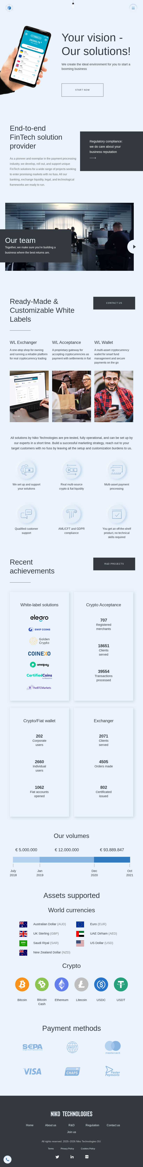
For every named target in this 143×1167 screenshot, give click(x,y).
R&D (72, 1125)
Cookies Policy (88, 1148)
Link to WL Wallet (113, 397)
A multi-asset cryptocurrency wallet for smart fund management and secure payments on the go (111, 356)
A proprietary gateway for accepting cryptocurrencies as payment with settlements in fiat (71, 354)
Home (29, 1125)
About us (50, 1125)
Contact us (114, 303)
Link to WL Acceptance (71, 397)
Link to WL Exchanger (29, 397)
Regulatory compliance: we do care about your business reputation (106, 147)
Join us (71, 1132)
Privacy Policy (67, 1148)
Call (7, 1159)
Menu (133, 8)
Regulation (92, 1125)
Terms (51, 1148)
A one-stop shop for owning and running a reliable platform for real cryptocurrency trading (28, 354)
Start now (82, 90)
